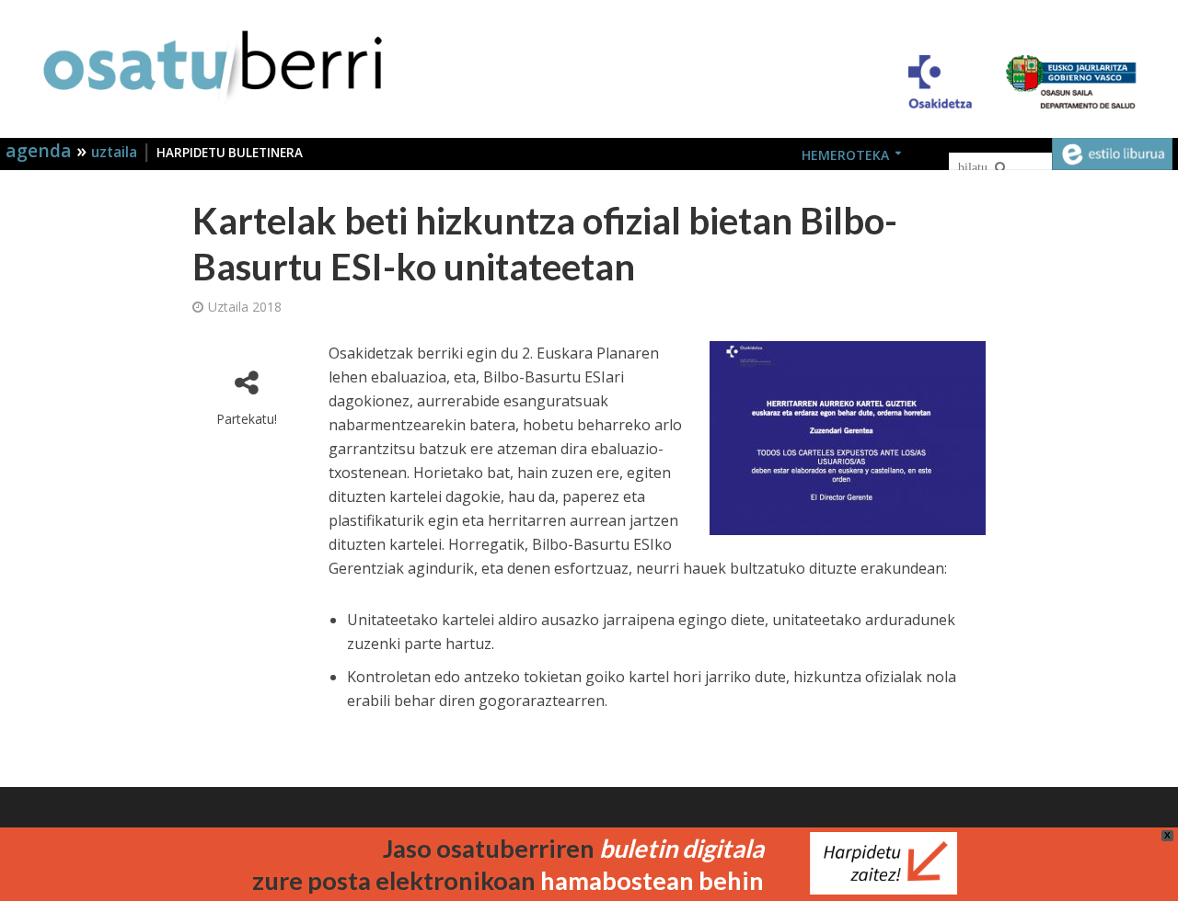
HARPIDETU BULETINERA (229, 152)
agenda (41, 150)
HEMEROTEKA (845, 155)
